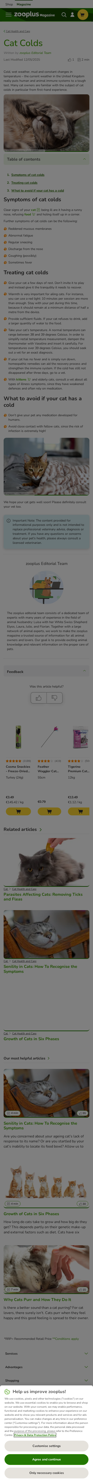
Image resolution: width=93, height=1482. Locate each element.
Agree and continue (46, 1459)
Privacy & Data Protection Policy (35, 1435)
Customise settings (47, 1446)
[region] (46, 1433)
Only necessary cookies (46, 1473)
